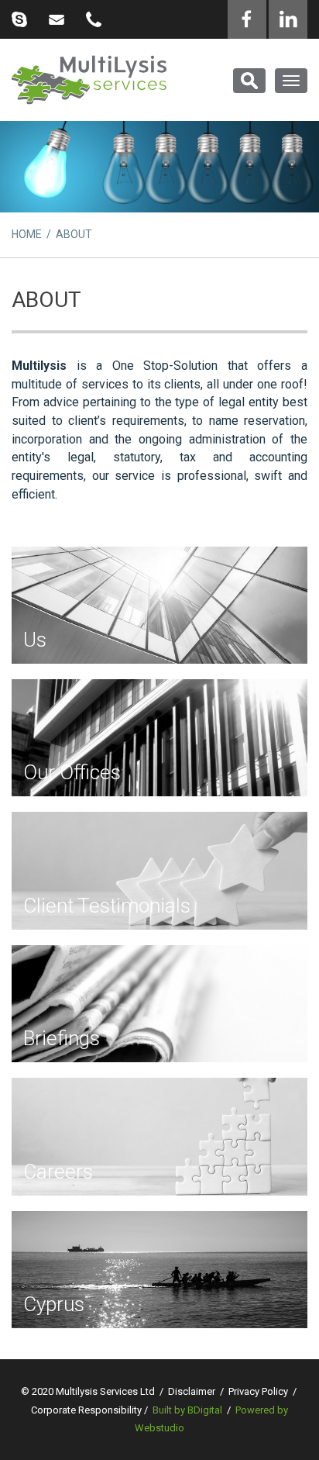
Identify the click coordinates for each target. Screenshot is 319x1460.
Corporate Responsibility (86, 1410)
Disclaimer (191, 1391)
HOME (27, 234)
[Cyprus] (159, 1269)
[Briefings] (159, 1003)
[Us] (159, 605)
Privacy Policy (258, 1391)
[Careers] (159, 1136)
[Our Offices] (159, 737)
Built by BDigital (187, 1410)
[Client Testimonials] (159, 870)
